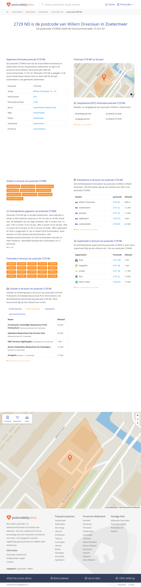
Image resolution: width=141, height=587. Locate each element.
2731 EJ (116, 276)
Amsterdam (60, 520)
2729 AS (52, 268)
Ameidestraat (13, 190)
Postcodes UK (117, 527)
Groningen (60, 542)
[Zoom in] (138, 415)
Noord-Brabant (90, 542)
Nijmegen (59, 552)
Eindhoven (60, 535)
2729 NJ (32, 264)
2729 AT (32, 268)
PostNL (114, 531)
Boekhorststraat (45, 194)
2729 (35, 102)
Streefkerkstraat (14, 194)
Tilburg (58, 538)
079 (35, 96)
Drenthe (86, 520)
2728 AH (116, 282)
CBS (12, 247)
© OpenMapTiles (111, 507)
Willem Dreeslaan (83, 24)
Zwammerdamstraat (45, 186)
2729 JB (22, 276)
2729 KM (32, 272)
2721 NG (117, 260)
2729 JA (11, 276)
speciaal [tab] (17, 314)
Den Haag (59, 527)
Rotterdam (60, 524)
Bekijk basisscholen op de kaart (19, 361)
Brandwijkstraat (28, 186)
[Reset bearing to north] (138, 423)
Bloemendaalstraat (15, 198)
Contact (9, 561)
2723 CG (116, 218)
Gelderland (88, 531)
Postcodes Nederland (16, 554)
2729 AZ (21, 268)
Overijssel (87, 549)
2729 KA (11, 268)
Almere (58, 545)
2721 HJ (116, 213)
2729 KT (42, 268)
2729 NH (21, 264)
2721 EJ (116, 207)
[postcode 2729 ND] (21, 4)
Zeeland (86, 556)
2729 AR (21, 272)
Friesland (87, 527)
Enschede (59, 556)
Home (112, 4)
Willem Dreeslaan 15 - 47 (44, 91)
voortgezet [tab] (49, 308)
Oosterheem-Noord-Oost (44, 107)
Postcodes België (118, 524)
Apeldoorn (60, 560)
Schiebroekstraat (29, 194)
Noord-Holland (90, 545)
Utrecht (58, 531)
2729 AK (42, 276)
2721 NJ (116, 265)
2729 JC (32, 276)
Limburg (87, 538)
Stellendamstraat (27, 190)
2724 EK (116, 224)
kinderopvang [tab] (15, 308)
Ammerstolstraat (43, 190)
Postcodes (126, 4)
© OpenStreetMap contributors (129, 507)
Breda (58, 549)
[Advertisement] (70, 43)
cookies (131, 584)
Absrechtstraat (13, 186)
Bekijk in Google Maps (83, 124)
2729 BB (52, 276)
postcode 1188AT (25, 568)
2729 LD (11, 272)
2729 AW (11, 264)
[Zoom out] (138, 419)
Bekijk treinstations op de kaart (86, 229)
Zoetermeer (38, 118)
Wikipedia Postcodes (120, 520)
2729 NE (52, 264)
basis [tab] (33, 308)
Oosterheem (39, 112)
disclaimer (122, 584)
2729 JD (116, 202)
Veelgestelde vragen (15, 558)
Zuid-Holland (39, 129)
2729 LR (53, 272)
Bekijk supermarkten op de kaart (86, 287)
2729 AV (42, 264)
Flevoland (87, 524)
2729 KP (42, 272)
